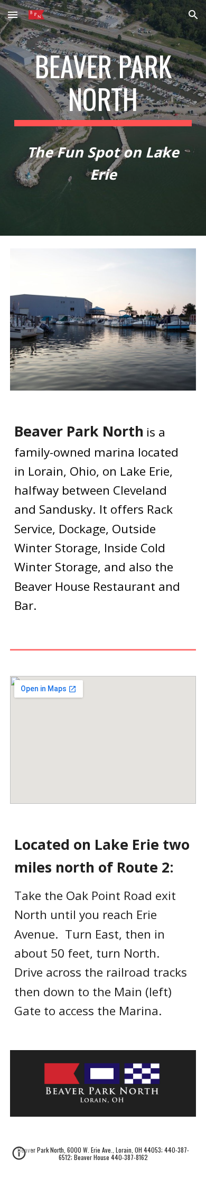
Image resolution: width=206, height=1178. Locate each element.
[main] (103, 88)
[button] (12, 14)
